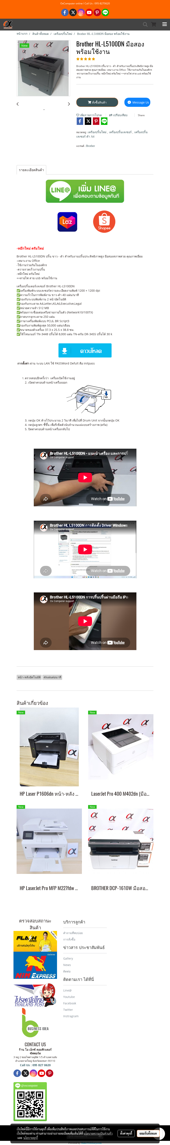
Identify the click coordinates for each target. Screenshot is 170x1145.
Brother (90, 145)
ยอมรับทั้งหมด (148, 1133)
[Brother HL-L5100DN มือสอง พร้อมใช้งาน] (43, 68)
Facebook (69, 1003)
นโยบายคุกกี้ (30, 1138)
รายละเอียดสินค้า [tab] (31, 170)
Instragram (71, 1016)
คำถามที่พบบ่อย (73, 933)
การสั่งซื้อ (69, 939)
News (67, 965)
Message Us (140, 102)
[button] (144, 24)
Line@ (67, 990)
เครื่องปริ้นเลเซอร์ (120, 132)
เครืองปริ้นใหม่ (97, 132)
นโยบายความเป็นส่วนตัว (98, 1133)
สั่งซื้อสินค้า (99, 102)
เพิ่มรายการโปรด (90, 115)
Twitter (68, 1010)
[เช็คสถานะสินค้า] (35, 941)
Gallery (68, 958)
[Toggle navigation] (164, 24)
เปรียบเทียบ (120, 115)
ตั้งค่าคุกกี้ (126, 1133)
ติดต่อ (66, 971)
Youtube (69, 997)
